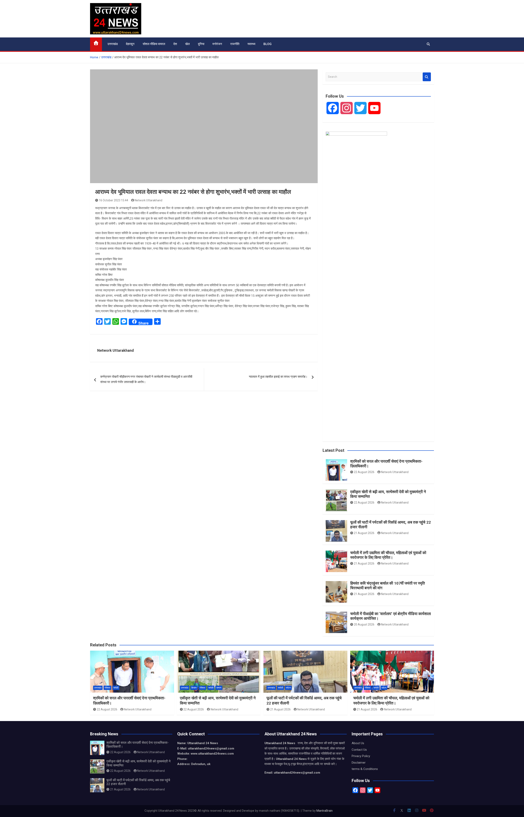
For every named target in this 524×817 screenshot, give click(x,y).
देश (175, 44)
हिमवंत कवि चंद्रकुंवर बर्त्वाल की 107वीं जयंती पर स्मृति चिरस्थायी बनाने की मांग (387, 585)
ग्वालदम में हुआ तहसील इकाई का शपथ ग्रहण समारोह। (278, 377)
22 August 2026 (364, 472)
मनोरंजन (217, 44)
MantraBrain (324, 810)
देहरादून (130, 44)
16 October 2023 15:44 (113, 200)
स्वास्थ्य (251, 44)
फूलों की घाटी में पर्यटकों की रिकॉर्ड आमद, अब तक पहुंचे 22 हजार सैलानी (390, 524)
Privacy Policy (361, 756)
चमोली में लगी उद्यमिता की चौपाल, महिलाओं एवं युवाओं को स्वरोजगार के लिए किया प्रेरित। (388, 555)
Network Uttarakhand (148, 200)
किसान (193, 687)
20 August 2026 (364, 624)
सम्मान (218, 687)
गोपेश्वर (107, 687)
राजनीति (234, 44)
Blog (267, 44)
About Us (358, 743)
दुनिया (201, 44)
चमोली (115, 687)
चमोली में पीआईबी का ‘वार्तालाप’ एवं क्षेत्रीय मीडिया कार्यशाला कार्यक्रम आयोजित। (390, 616)
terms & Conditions (365, 769)
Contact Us (359, 750)
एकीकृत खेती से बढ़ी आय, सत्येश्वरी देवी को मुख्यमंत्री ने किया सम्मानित (388, 494)
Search (427, 76)
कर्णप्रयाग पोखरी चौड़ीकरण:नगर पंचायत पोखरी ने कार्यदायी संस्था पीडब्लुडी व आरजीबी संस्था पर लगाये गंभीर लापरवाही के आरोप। (146, 379)
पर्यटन (288, 687)
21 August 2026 (364, 533)
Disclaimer (359, 762)
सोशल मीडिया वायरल (154, 44)
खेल (187, 44)
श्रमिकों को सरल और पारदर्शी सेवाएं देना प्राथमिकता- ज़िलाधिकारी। (386, 463)
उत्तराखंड (112, 44)
